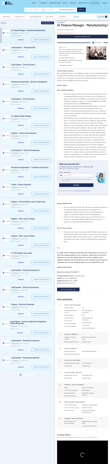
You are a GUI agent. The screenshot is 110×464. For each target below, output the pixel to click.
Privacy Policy (87, 190)
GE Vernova (16, 33)
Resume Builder (54, 3)
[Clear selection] (75, 9)
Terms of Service (78, 190)
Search (81, 9)
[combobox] (34, 10)
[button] (82, 455)
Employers (95, 3)
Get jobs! (76, 185)
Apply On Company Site (41, 39)
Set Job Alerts (46, 23)
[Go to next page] (38, 374)
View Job (20, 39)
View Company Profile (65, 65)
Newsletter (82, 3)
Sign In (104, 3)
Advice (65, 3)
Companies (43, 3)
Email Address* (65, 172)
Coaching (72, 3)
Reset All (76, 17)
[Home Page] (8, 3)
